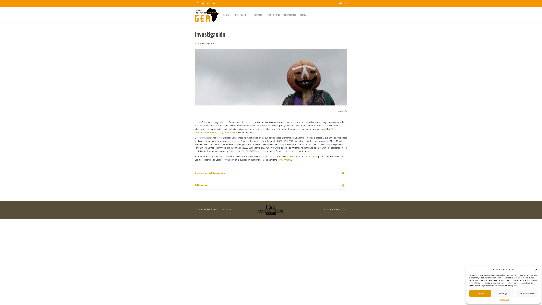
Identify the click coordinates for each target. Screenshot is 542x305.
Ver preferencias (527, 293)
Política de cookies (212, 209)
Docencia (257, 14)
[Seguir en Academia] (214, 3)
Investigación (241, 14)
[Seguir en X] (202, 3)
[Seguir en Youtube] (208, 3)
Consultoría (274, 14)
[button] (536, 269)
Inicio (197, 43)
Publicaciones (289, 14)
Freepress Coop (340, 209)
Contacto (198, 209)
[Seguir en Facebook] (197, 3)
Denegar (503, 293)
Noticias (304, 14)
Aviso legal (226, 209)
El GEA (226, 14)
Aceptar (480, 293)
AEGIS (309, 156)
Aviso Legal (504, 300)
